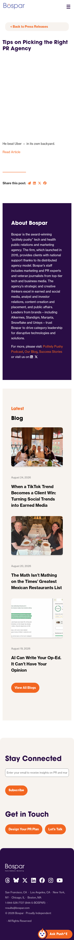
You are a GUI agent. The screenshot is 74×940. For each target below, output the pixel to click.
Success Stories (50, 352)
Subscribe (16, 790)
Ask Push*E (58, 934)
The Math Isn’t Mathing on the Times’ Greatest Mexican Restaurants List (36, 581)
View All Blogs (25, 688)
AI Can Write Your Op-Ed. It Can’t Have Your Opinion (36, 664)
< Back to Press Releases (29, 27)
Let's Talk (55, 829)
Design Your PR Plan (24, 829)
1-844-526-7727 (14, 902)
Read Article (11, 152)
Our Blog (31, 352)
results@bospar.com (17, 908)
